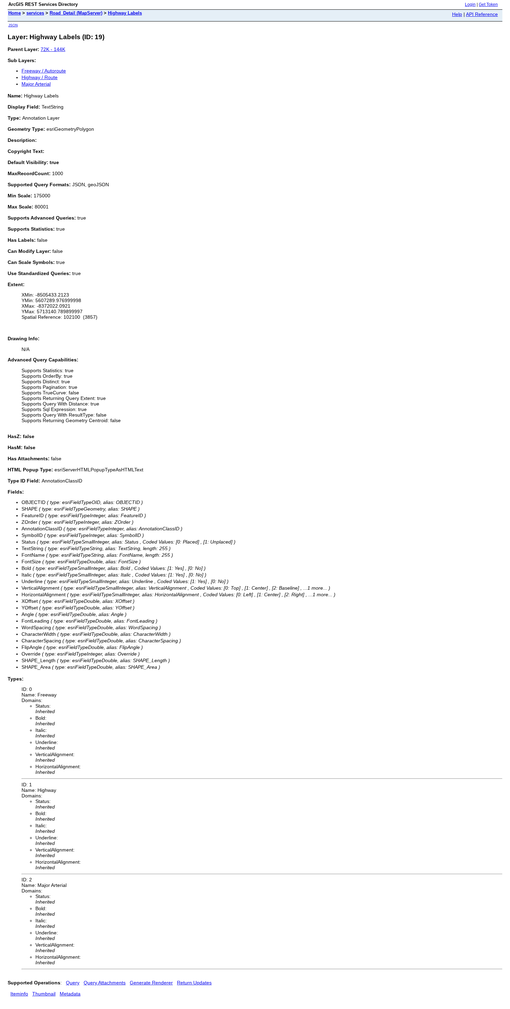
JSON (13, 25)
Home (14, 13)
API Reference (482, 14)
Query (72, 982)
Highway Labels (125, 13)
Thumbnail (44, 994)
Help (457, 14)
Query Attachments (105, 982)
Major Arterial (36, 84)
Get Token (488, 4)
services (35, 13)
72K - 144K (53, 49)
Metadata (70, 994)
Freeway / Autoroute (44, 71)
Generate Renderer (151, 982)
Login (470, 4)
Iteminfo (19, 994)
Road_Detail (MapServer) (76, 13)
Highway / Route (40, 77)
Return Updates (194, 982)
